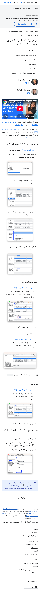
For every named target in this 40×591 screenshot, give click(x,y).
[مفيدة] (24, 35)
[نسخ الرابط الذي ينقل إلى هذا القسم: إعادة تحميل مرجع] (20, 282)
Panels (6, 31)
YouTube (35, 566)
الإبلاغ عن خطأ (34, 532)
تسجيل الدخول (6, 2)
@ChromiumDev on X (31, 563)
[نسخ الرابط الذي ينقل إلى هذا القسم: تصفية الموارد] (24, 333)
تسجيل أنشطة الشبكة (32, 138)
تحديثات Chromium (32, 545)
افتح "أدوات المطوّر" (28, 150)
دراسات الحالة (34, 548)
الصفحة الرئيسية (34, 31)
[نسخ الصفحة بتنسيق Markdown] (21, 44)
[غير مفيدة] (21, 35)
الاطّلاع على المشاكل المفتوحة (30, 536)
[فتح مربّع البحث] (18, 2)
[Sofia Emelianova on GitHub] (28, 93)
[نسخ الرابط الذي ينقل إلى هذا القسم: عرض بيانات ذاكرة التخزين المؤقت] (5, 144)
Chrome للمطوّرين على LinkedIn (28, 570)
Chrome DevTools (21, 9)
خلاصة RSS (35, 573)
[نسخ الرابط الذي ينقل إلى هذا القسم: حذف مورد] (26, 384)
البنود (37, 581)
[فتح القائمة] (36, 2)
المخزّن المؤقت (19, 125)
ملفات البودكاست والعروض (31, 554)
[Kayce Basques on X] (28, 83)
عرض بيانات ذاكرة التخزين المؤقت (24, 288)
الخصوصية (31, 581)
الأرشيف (36, 551)
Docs (35, 9)
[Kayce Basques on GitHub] (26, 83)
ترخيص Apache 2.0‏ (32, 513)
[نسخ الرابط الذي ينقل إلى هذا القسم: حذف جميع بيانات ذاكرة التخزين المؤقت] (36, 433)
